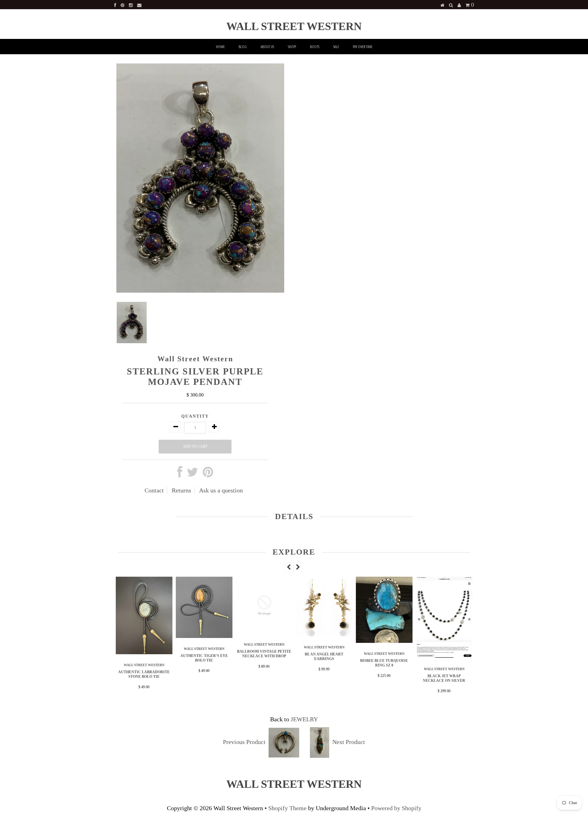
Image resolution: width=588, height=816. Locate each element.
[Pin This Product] (208, 474)
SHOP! (292, 46)
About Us (267, 46)
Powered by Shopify (396, 808)
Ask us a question (221, 490)
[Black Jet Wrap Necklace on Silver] (390, 656)
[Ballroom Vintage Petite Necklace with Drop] (210, 631)
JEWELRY (304, 719)
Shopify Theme (287, 808)
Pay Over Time (362, 46)
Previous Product (244, 741)
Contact (154, 490)
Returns (181, 490)
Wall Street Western (294, 26)
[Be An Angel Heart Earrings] (270, 634)
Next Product (348, 741)
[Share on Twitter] (192, 474)
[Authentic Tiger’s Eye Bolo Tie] (150, 635)
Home (220, 46)
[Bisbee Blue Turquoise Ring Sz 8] (330, 640)
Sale (336, 46)
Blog (243, 46)
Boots (314, 46)
